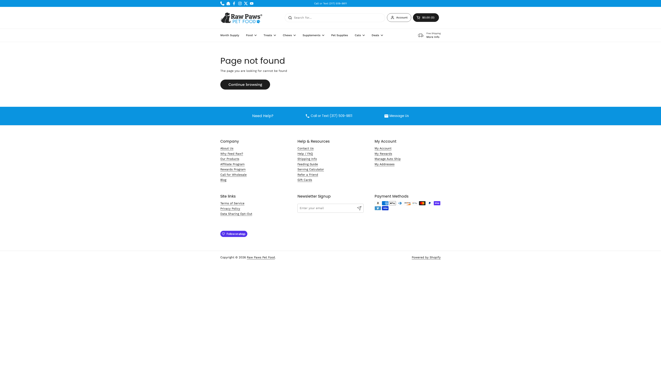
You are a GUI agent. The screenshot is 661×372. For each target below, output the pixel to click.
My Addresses (385, 164)
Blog (223, 180)
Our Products (229, 159)
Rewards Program (233, 169)
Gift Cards (304, 180)
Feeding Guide (307, 164)
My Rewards (383, 153)
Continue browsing (245, 84)
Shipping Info (307, 159)
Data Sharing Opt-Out (236, 213)
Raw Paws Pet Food (261, 257)
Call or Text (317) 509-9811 (330, 3)
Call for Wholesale (233, 174)
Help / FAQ (305, 153)
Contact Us (305, 148)
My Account (383, 148)
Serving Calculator (310, 169)
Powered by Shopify (426, 257)
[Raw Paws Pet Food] (242, 17)
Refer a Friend (307, 174)
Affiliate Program (232, 164)
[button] (426, 17)
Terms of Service (232, 203)
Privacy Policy (230, 208)
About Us (226, 148)
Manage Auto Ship (388, 159)
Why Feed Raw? (231, 153)
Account (402, 17)
